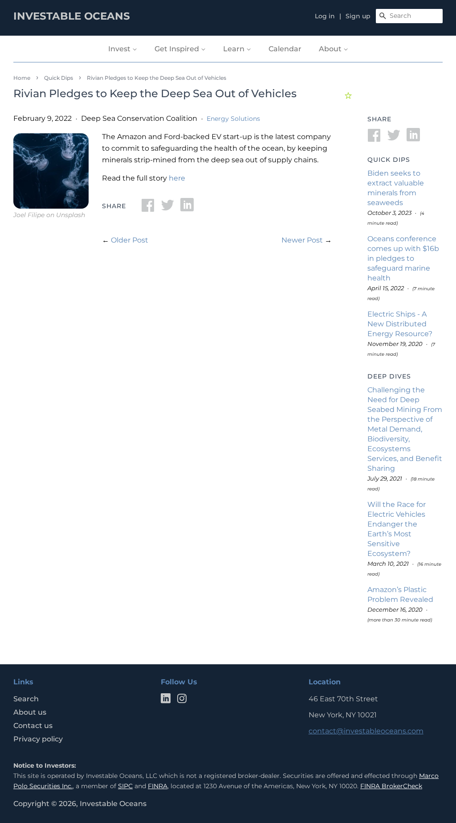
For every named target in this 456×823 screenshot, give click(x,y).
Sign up (358, 16)
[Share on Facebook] (148, 208)
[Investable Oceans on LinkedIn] (166, 700)
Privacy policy (38, 739)
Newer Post (302, 240)
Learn (234, 49)
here (177, 178)
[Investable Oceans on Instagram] (182, 700)
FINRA (157, 786)
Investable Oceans (113, 803)
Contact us (33, 725)
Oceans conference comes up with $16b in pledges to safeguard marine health (403, 258)
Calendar (285, 49)
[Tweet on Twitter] (167, 208)
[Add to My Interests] (349, 94)
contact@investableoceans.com (366, 731)
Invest (120, 49)
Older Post (129, 240)
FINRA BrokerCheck (391, 786)
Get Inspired (178, 49)
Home (21, 77)
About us (29, 712)
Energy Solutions (233, 119)
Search (26, 699)
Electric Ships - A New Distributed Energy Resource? (399, 324)
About (331, 49)
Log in (325, 16)
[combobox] (409, 16)
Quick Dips (58, 77)
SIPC (125, 786)
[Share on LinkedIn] (187, 208)
